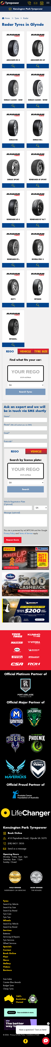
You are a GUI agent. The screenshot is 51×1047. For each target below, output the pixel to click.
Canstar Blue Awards (12, 982)
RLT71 (13, 299)
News (6, 960)
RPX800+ (13, 339)
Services (7, 930)
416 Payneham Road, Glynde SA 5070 (27, 838)
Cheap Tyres (8, 988)
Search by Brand (10, 910)
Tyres (5, 901)
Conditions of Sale (32, 1035)
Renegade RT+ (13, 259)
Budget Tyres (8, 985)
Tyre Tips (7, 917)
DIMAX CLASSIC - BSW (13, 100)
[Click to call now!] (29, 3)
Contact (7, 950)
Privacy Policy (9, 533)
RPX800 (37, 299)
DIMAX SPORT (13, 180)
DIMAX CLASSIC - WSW (37, 100)
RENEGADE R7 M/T (38, 219)
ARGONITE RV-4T (38, 60)
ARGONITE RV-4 (13, 60)
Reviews (7, 970)
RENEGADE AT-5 (13, 219)
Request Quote (12, 540)
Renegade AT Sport (38, 180)
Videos (6, 966)
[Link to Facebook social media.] (25, 1041)
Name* (7, 416)
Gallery (7, 963)
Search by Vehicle (10, 904)
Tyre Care (7, 914)
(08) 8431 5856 (16, 843)
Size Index (7, 979)
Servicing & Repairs (11, 937)
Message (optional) (12, 512)
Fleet (5, 956)
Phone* (18, 424)
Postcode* (8, 441)
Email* (7, 433)
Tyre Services (8, 940)
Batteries (6, 933)
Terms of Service (26, 533)
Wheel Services (9, 943)
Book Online (9, 953)
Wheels (7, 920)
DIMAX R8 (13, 140)
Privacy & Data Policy (17, 1035)
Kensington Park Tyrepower (27, 8)
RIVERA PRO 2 (38, 259)
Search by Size (9, 907)
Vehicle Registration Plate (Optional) (14, 503)
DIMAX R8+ (38, 140)
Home (7, 18)
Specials (7, 946)
